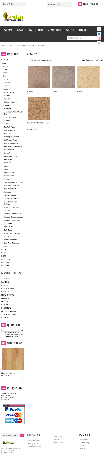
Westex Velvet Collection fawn (38, 123)
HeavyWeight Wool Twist (13, 147)
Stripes (5, 73)
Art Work (7, 83)
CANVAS (30, 91)
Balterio (5, 282)
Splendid (7, 211)
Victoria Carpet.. (9, 314)
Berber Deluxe (9, 92)
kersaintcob (7, 305)
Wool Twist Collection (11, 243)
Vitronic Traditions (10, 240)
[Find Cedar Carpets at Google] (99, 43)
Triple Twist (8, 230)
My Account (84, 440)
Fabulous (7, 121)
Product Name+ (47, 60)
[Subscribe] (22, 435)
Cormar (5, 292)
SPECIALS (5, 266)
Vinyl (3, 253)
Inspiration (7, 163)
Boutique (7, 96)
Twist (31, 45)
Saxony (5, 70)
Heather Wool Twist (11, 143)
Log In (82, 446)
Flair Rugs (6, 298)
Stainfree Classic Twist (12, 220)
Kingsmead (6, 308)
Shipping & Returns (8, 393)
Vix (12, 452)
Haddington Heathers (11, 137)
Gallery (5, 263)
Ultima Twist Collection (12, 233)
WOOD (3, 250)
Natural (5, 66)
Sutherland (8, 224)
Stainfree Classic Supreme (13, 217)
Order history (84, 443)
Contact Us (5, 400)
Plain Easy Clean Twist (12, 186)
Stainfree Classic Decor (12, 214)
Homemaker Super (10, 156)
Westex (4, 318)
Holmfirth (7, 153)
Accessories (7, 259)
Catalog (11, 45)
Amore (6, 79)
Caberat (6, 99)
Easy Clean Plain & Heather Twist (14, 113)
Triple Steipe (8, 227)
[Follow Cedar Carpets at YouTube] (99, 38)
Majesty (6, 166)
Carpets (22, 45)
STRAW (79, 91)
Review (82, 449)
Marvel (6, 169)
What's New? (14, 343)
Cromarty (7, 105)
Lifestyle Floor (8, 311)
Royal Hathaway (10, 195)
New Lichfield (9, 176)
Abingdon (5, 279)
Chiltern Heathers (10, 102)
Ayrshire (7, 89)
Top (3, 45)
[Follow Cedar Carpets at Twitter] (99, 34)
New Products (59, 442)
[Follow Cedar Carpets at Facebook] (99, 29)
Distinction (7, 109)
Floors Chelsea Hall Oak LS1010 (8, 374)
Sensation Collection (11, 199)
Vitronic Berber (9, 237)
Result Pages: (32, 129)
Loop (4, 63)
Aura (5, 86)
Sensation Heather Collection (10, 203)
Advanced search (34, 441)
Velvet (4, 246)
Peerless (7, 179)
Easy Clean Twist (10, 117)
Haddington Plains (10, 140)
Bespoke (5, 285)
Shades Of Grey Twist (11, 207)
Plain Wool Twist (10, 189)
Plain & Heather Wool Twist (13, 182)
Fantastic (7, 124)
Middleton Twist (9, 173)
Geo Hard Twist (9, 130)
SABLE (54, 91)
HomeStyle (8, 160)
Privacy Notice (6, 396)
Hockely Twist (9, 150)
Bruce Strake (7, 288)
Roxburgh (7, 192)
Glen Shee (7, 134)
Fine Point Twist (9, 127)
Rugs (3, 256)
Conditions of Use (7, 398)
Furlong (5, 301)
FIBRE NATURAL (7, 295)
